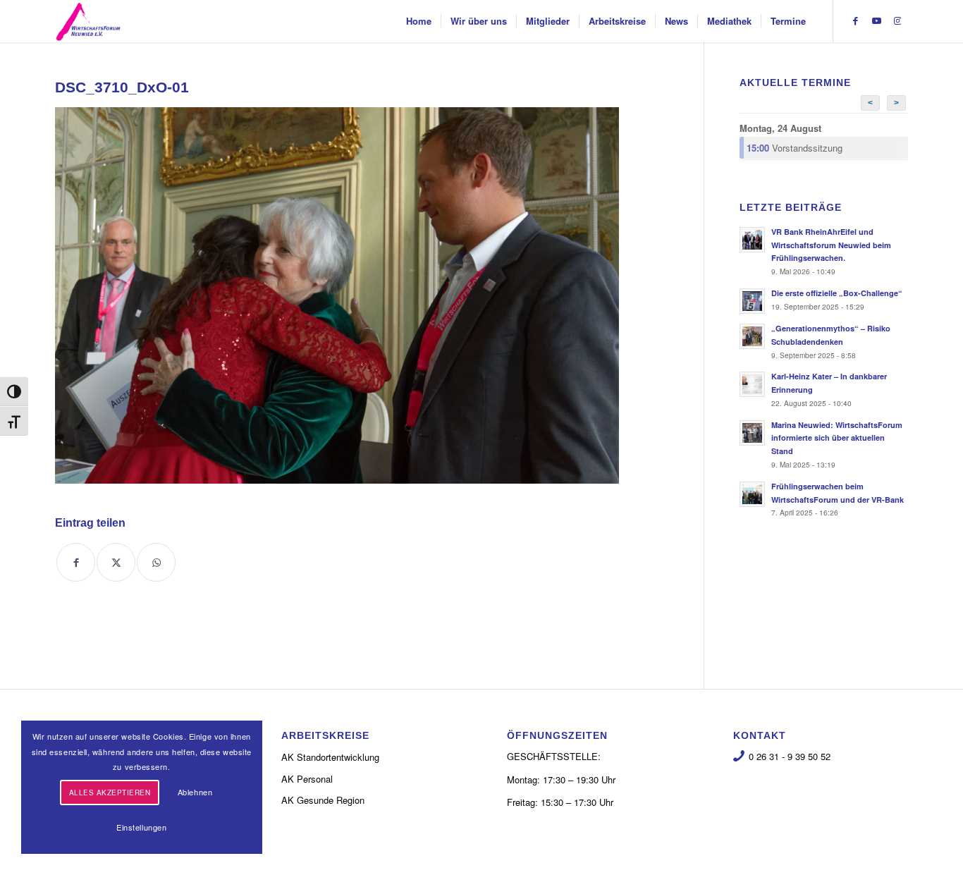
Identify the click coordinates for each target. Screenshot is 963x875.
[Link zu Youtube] (876, 20)
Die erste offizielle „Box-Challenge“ (836, 293)
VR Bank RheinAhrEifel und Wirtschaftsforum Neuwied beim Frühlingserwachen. (831, 245)
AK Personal (307, 778)
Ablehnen (195, 791)
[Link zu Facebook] (855, 20)
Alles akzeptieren (110, 792)
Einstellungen (141, 827)
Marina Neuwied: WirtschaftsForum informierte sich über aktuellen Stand (836, 438)
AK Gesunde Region (322, 800)
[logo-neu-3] (88, 21)
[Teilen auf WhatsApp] (156, 562)
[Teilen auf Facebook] (75, 562)
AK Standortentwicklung (330, 757)
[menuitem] (419, 21)
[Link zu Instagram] (897, 20)
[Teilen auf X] (116, 562)
